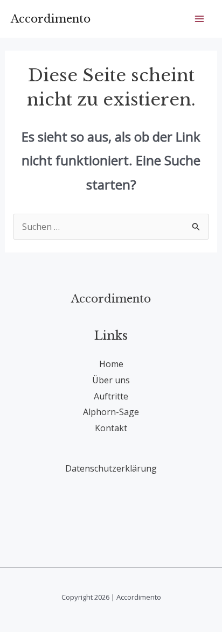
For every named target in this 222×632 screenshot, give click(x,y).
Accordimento (51, 18)
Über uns (111, 380)
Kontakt (111, 428)
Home (111, 364)
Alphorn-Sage (111, 412)
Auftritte (111, 396)
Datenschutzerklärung (111, 468)
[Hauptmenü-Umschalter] (199, 19)
